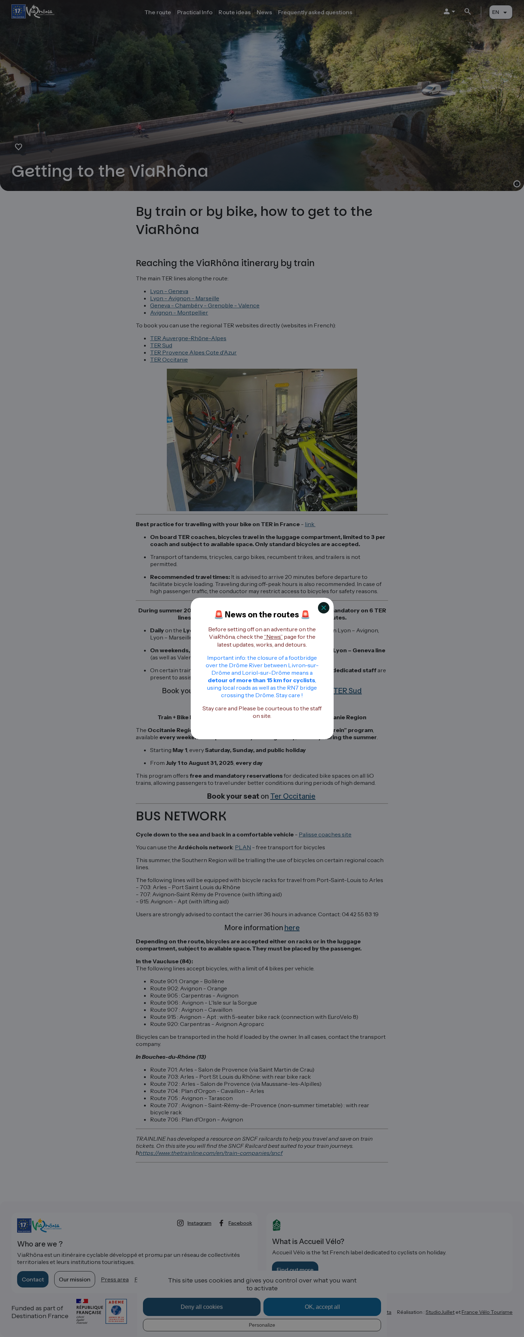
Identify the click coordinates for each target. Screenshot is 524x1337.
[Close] (323, 607)
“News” (273, 636)
